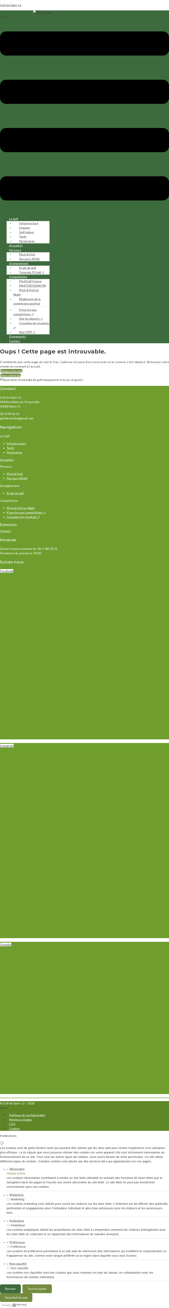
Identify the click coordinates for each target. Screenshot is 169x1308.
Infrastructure (28, 223)
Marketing (16, 1195)
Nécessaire (17, 1169)
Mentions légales (20, 1119)
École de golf (27, 268)
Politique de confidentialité (27, 1115)
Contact (14, 341)
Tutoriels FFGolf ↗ (31, 272)
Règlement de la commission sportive (26, 301)
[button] (84, 114)
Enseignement (18, 263)
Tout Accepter (37, 1288)
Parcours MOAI (29, 259)
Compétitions (18, 277)
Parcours (15, 250)
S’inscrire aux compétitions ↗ (25, 312)
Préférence (17, 1242)
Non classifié (18, 1263)
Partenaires (27, 241)
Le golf (13, 219)
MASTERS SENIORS (32, 285)
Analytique (16, 1220)
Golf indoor (26, 232)
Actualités (16, 245)
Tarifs (23, 236)
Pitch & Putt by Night (26, 292)
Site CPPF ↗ (27, 332)
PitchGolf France (30, 281)
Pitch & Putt (27, 254)
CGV (12, 1124)
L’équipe (24, 228)
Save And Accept (16, 1297)
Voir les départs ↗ (31, 318)
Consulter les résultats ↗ (31, 325)
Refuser (10, 1288)
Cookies (14, 1128)
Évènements (17, 336)
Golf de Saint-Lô (10, 5)
